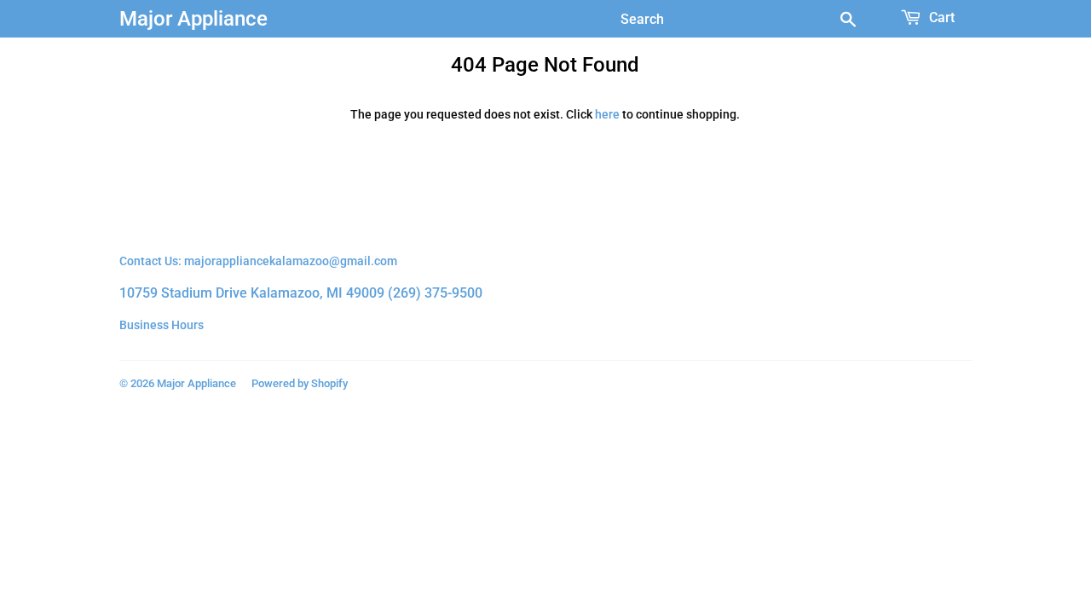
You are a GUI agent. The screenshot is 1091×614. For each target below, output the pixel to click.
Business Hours (161, 325)
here (607, 114)
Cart (940, 17)
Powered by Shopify (299, 383)
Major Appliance (193, 18)
